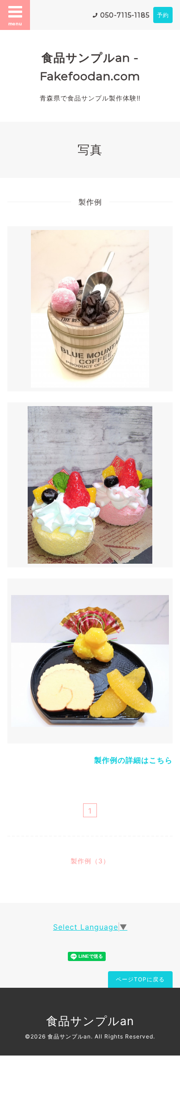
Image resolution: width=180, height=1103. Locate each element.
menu (15, 23)
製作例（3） (90, 861)
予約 (163, 15)
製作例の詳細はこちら (133, 760)
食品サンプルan (90, 1021)
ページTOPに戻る (140, 979)
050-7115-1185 (125, 15)
